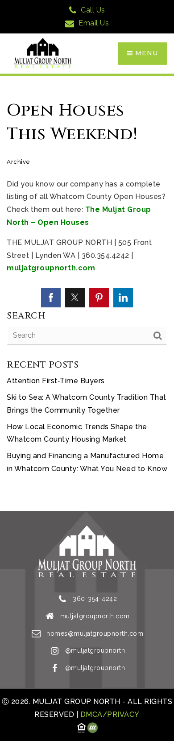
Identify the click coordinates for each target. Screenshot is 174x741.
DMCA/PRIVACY (109, 714)
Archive (18, 161)
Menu (145, 53)
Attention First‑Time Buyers (56, 381)
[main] (87, 293)
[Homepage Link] (42, 53)
